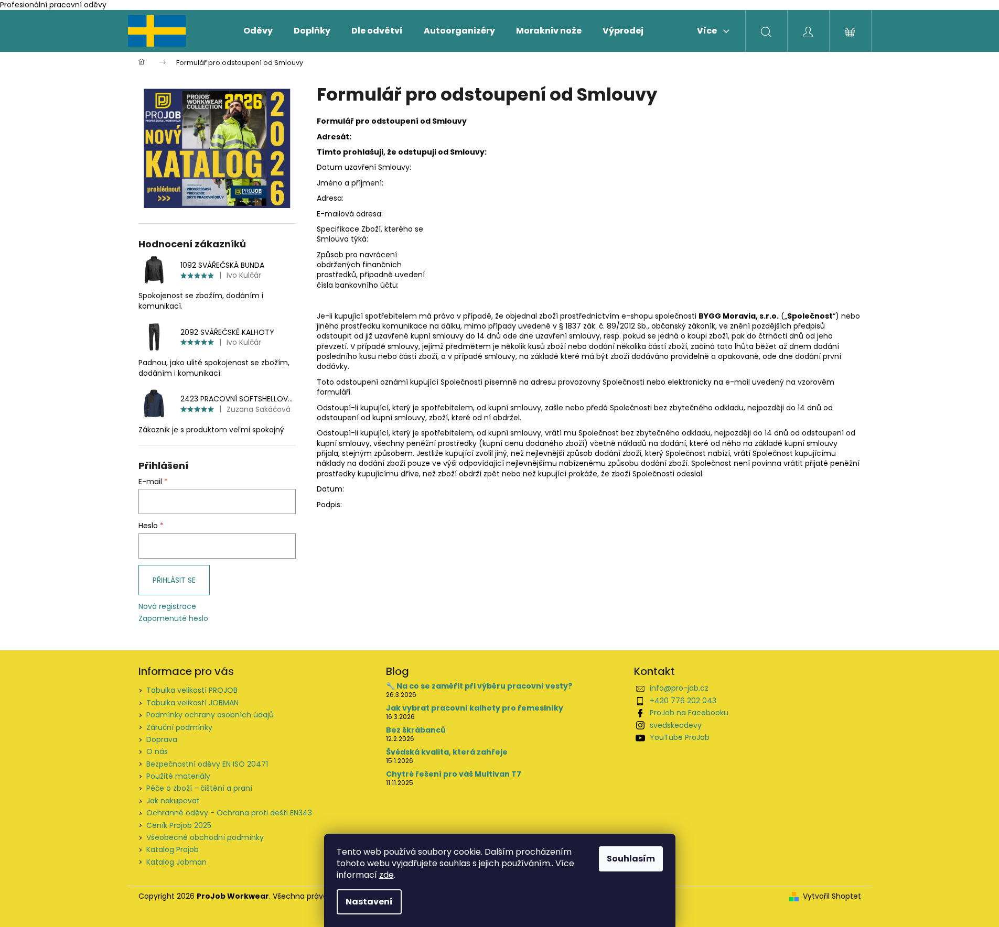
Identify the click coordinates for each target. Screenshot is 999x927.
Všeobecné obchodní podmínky (205, 837)
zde (386, 875)
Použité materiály (178, 776)
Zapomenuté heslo (173, 619)
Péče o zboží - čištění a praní (199, 788)
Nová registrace (167, 607)
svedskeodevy (676, 725)
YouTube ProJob (680, 737)
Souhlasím (631, 859)
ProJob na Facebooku (689, 712)
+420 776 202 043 (683, 700)
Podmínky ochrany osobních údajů (210, 715)
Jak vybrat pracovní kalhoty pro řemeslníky (474, 708)
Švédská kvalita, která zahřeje (447, 752)
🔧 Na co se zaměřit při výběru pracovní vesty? (479, 686)
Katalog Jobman (176, 862)
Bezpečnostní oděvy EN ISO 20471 (207, 764)
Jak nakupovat (173, 800)
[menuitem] (258, 31)
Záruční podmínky (179, 727)
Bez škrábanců (416, 730)
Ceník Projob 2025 (178, 825)
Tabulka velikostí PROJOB (192, 690)
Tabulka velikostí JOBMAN (192, 702)
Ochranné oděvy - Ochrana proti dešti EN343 (229, 813)
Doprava (161, 739)
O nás (157, 751)
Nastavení (369, 902)
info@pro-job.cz (679, 688)
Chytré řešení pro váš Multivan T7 (453, 774)
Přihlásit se (174, 580)
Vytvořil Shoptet (832, 896)
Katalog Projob (172, 849)
